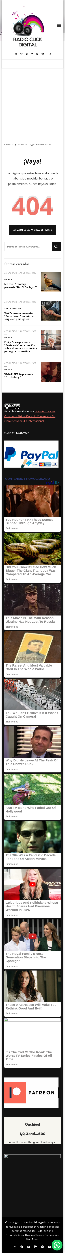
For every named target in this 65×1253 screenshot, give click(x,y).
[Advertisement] (32, 104)
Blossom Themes (34, 1235)
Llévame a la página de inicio (32, 230)
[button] (57, 1245)
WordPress (32, 1239)
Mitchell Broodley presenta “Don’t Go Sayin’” (20, 285)
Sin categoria (12, 308)
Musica (8, 279)
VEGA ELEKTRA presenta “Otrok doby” (18, 376)
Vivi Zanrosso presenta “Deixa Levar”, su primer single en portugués (19, 316)
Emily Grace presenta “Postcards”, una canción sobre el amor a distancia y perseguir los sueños (20, 347)
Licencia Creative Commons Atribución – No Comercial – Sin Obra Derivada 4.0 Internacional (29, 416)
